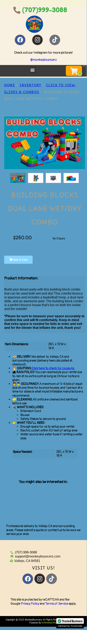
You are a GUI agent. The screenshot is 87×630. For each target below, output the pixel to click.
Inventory (30, 85)
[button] (32, 69)
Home (9, 85)
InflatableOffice (50, 622)
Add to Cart (20, 260)
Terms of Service (56, 604)
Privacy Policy (30, 604)
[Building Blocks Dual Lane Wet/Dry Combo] (17, 178)
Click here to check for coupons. (53, 368)
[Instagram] (37, 40)
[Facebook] (20, 40)
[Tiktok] (54, 40)
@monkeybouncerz (43, 60)
